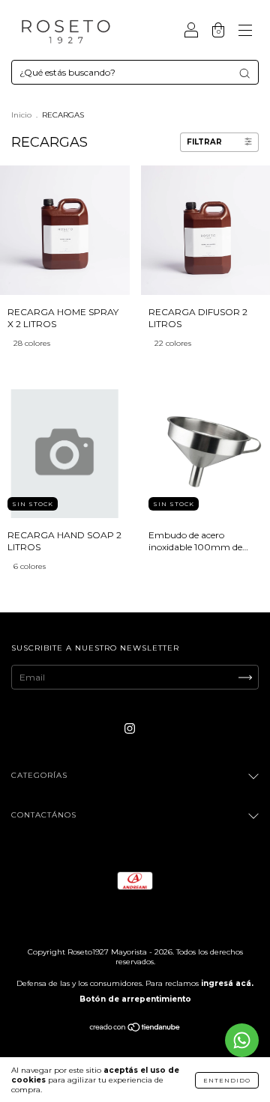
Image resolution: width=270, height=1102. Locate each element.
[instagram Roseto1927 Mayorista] (129, 728)
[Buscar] (244, 73)
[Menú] (245, 31)
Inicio (21, 115)
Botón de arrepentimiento (135, 999)
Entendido (226, 1080)
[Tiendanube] (135, 1029)
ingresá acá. (227, 983)
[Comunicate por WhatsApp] (242, 1040)
